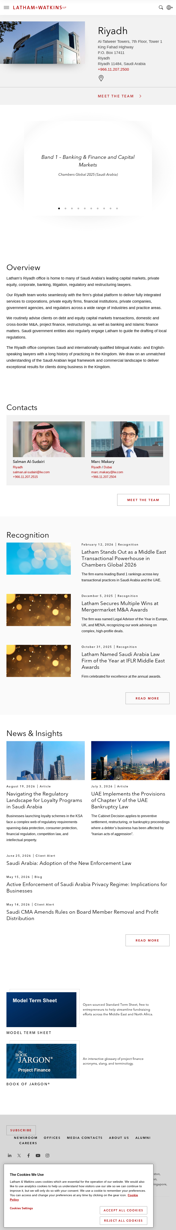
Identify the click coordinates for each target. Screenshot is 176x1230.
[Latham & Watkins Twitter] (19, 1155)
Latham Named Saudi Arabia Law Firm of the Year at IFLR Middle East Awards (123, 660)
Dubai (108, 467)
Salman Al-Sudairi (29, 461)
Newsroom (26, 1138)
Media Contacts (85, 1138)
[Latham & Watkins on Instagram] (47, 1155)
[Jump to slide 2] (65, 208)
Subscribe (21, 1130)
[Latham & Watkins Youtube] (38, 1155)
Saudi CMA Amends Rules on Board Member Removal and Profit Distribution (82, 915)
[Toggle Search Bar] (161, 7)
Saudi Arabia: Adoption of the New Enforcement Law (68, 863)
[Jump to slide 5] (85, 208)
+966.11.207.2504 (103, 477)
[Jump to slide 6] (91, 208)
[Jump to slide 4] (78, 208)
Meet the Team (143, 500)
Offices (52, 1138)
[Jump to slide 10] (117, 208)
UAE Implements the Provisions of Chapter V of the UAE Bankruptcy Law (128, 800)
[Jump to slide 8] (104, 208)
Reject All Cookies (123, 1220)
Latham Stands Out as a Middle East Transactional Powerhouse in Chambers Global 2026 (124, 558)
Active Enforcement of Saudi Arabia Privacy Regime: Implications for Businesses (86, 887)
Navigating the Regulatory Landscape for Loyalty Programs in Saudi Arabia (44, 800)
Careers (28, 1143)
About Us (119, 1138)
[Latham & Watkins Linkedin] (9, 1155)
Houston (154, 1174)
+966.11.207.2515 (25, 477)
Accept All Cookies (123, 1210)
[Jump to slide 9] (110, 208)
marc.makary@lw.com (107, 472)
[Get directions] (101, 78)
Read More (147, 698)
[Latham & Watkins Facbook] (28, 1155)
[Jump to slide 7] (97, 208)
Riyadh (18, 467)
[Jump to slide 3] (72, 208)
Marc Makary (102, 461)
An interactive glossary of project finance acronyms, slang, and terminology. (113, 1061)
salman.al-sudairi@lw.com (31, 472)
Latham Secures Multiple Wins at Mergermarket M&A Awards (120, 606)
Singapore (159, 1184)
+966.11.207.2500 (113, 69)
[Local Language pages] (169, 7)
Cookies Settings (21, 1208)
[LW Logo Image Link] (40, 7)
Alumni (143, 1138)
